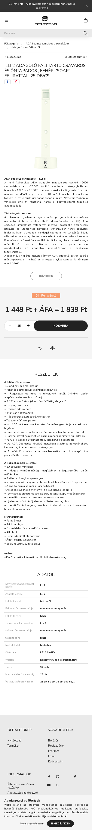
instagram (57, 776)
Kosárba (60, 326)
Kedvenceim (55, 762)
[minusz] (10, 326)
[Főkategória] (11, 43)
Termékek (13, 746)
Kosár (52, 756)
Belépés (53, 741)
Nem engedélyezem (32, 823)
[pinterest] (16, 82)
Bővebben (46, 276)
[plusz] (28, 326)
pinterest (74, 776)
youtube (49, 785)
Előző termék (14, 57)
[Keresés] (86, 33)
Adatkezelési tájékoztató (22, 793)
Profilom (53, 751)
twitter (66, 776)
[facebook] (7, 82)
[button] (39, 348)
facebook (49, 776)
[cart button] (85, 20)
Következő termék (75, 57)
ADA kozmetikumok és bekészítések (47, 43)
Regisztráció (56, 746)
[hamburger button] (6, 20)
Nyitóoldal (14, 741)
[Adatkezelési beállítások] (57, 785)
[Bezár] (86, 6)
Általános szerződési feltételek (20, 786)
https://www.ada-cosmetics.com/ (58, 660)
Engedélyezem (60, 823)
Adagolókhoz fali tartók (25, 47)
